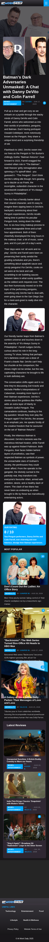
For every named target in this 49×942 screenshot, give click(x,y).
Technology (11, 911)
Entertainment (27, 911)
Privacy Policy (13, 929)
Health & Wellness (31, 920)
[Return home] (12, 3)
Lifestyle (14, 920)
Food (41, 911)
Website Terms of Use (33, 929)
